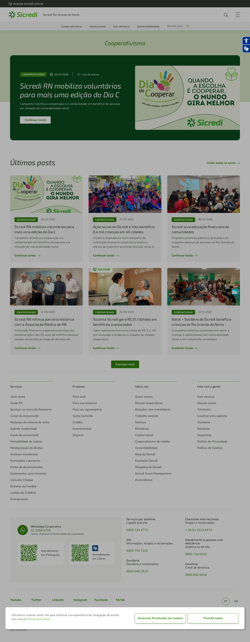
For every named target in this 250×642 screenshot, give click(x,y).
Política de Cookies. (38, 619)
